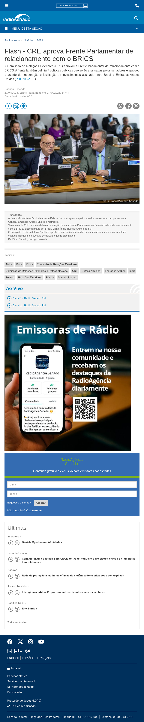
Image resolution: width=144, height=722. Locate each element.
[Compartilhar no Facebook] (128, 106)
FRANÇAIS (44, 658)
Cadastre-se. (34, 510)
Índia (132, 270)
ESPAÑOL (28, 658)
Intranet (15, 668)
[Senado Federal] (72, 6)
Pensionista (14, 692)
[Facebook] (11, 642)
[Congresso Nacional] (18, 651)
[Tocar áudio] (8, 106)
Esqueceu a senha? (19, 502)
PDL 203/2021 (25, 79)
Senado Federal (67, 277)
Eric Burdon (29, 608)
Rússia (50, 277)
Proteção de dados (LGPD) (24, 700)
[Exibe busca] (136, 18)
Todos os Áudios (18, 622)
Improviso (13, 536)
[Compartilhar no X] (136, 106)
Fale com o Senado (23, 706)
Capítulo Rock (16, 602)
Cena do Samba (17, 552)
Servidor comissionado (21, 681)
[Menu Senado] (7, 5)
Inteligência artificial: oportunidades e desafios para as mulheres (63, 592)
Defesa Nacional (91, 270)
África (9, 264)
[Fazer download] (23, 106)
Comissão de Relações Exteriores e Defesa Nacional (37, 270)
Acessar (41, 502)
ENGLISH (13, 658)
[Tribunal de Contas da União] (27, 651)
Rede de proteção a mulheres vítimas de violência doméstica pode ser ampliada (73, 575)
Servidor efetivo (17, 676)
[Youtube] (40, 642)
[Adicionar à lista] (16, 106)
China (29, 264)
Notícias (12, 569)
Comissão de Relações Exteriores (57, 264)
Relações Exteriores (30, 277)
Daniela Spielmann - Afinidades (42, 542)
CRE (75, 270)
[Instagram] (31, 642)
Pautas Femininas (18, 586)
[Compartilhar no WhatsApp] (120, 106)
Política (10, 277)
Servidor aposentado (20, 686)
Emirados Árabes (115, 270)
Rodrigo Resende (14, 88)
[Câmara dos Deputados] (10, 651)
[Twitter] (20, 642)
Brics (19, 264)
